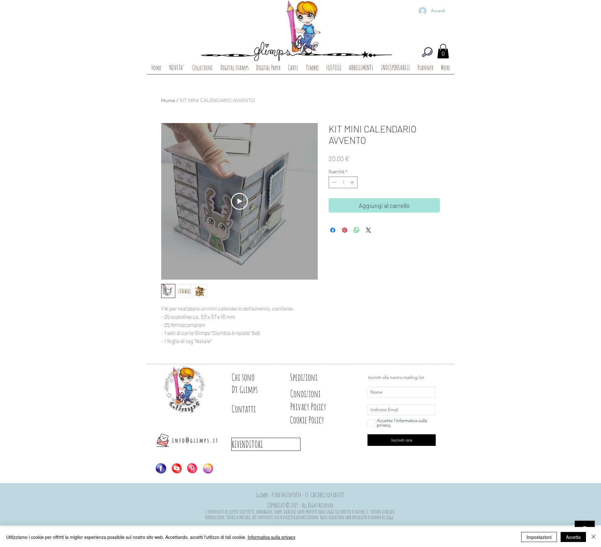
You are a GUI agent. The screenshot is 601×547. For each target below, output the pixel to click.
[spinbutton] (343, 182)
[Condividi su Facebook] (332, 230)
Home (168, 100)
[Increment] (353, 182)
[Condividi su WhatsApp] (356, 230)
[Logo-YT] (176, 468)
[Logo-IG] (208, 468)
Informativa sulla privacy (271, 537)
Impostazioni (539, 537)
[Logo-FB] (161, 468)
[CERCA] (427, 52)
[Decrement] (333, 182)
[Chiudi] (593, 537)
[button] (443, 51)
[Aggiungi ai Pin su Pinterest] (344, 230)
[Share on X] (368, 230)
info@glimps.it (195, 440)
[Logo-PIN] (192, 468)
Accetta (573, 537)
